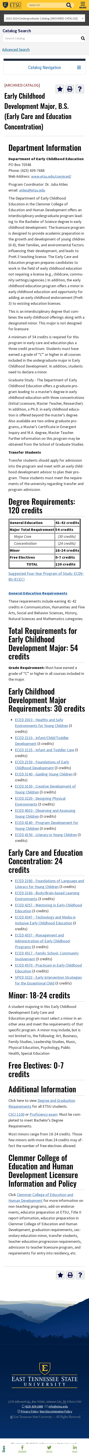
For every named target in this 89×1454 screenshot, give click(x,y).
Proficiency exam (43, 1114)
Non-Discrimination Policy (56, 1411)
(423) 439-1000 (34, 1406)
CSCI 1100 (16, 1114)
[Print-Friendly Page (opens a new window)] (69, 89)
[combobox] (44, 18)
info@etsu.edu (58, 1406)
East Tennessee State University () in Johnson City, (44, 1375)
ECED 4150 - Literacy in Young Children (46, 834)
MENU (82, 7)
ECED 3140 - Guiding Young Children (44, 774)
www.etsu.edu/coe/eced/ (51, 176)
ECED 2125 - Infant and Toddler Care (44, 750)
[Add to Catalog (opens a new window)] (60, 89)
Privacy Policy (30, 1411)
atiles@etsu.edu (32, 190)
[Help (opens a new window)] (79, 89)
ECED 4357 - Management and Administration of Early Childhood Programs (42, 941)
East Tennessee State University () (12, 5)
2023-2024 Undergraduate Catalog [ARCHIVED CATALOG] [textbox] (42, 18)
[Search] (83, 38)
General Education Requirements (37, 593)
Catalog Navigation (44, 67)
